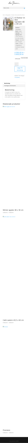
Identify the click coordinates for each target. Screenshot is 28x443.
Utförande (17, 58)
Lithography (7, 15)
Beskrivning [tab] (7, 83)
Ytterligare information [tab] (10, 85)
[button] (11, 19)
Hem (4, 15)
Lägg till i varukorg (20, 69)
